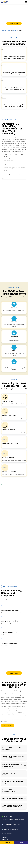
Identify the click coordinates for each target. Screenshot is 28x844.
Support (21, 842)
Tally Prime (4, 839)
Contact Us (7, 842)
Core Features (14, 381)
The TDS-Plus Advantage (10, 588)
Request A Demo (14, 23)
